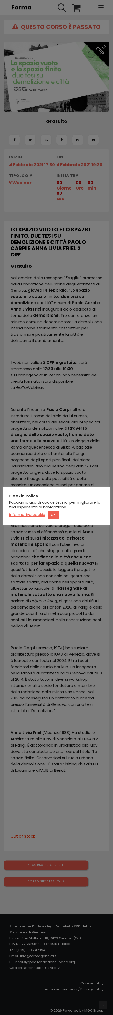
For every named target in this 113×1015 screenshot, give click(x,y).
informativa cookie (27, 514)
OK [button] (53, 514)
